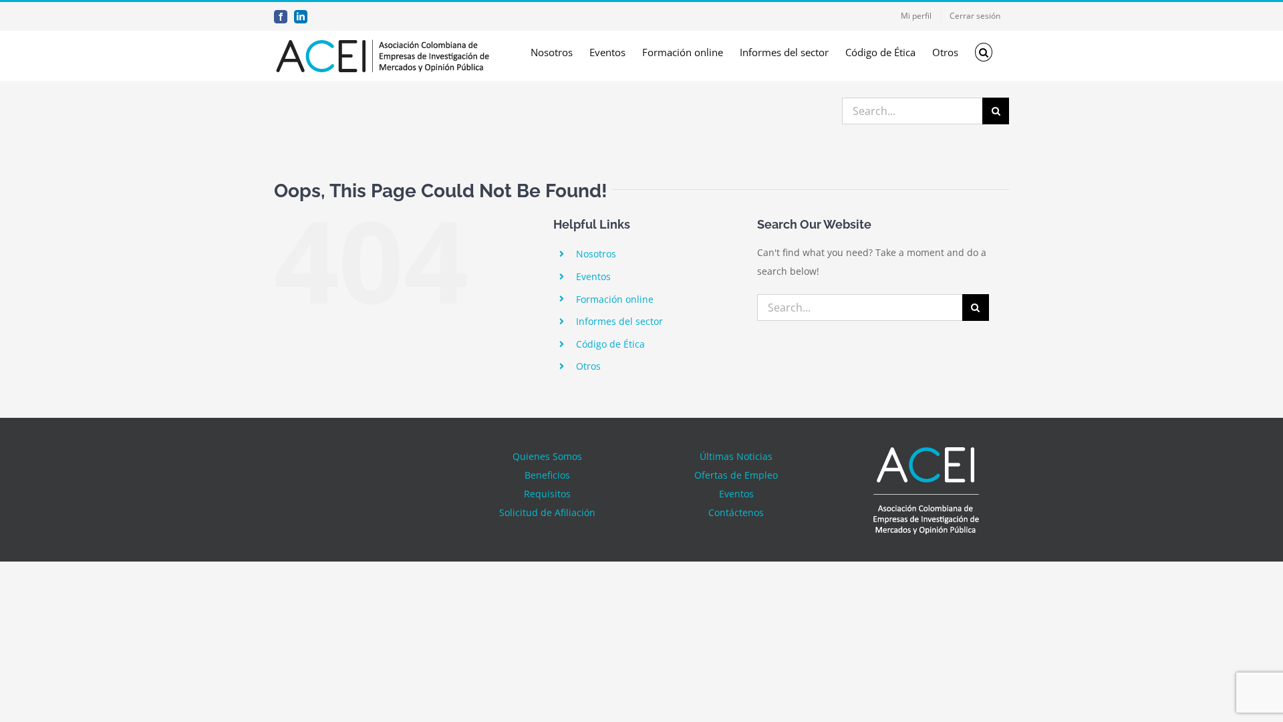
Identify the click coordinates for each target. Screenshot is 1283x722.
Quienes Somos (547, 456)
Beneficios (547, 475)
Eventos (593, 276)
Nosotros (596, 253)
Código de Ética (610, 344)
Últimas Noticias (736, 456)
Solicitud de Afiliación (547, 512)
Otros (588, 366)
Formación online (615, 299)
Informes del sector (619, 321)
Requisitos (547, 493)
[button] (984, 52)
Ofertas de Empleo (736, 475)
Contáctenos (736, 512)
